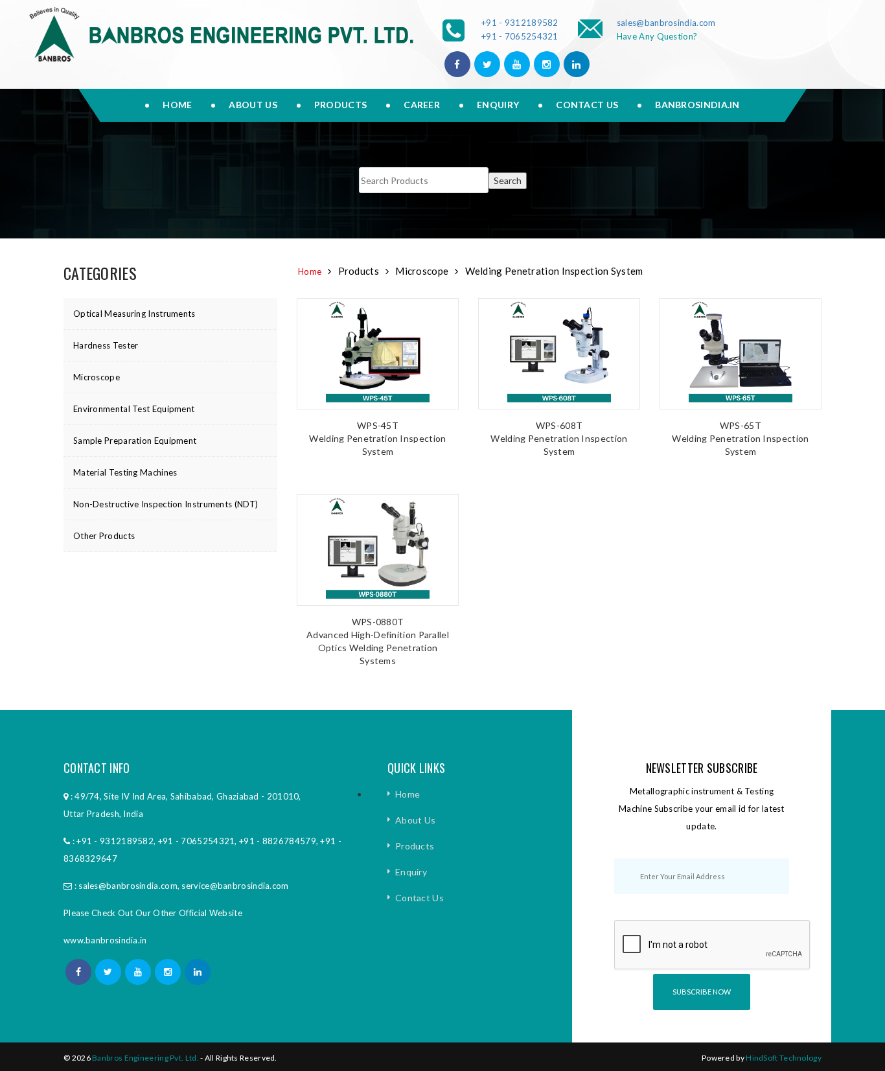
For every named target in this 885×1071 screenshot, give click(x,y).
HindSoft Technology (784, 1058)
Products (340, 104)
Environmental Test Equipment (133, 409)
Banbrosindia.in (697, 104)
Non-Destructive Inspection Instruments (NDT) (165, 504)
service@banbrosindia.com (234, 886)
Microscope (96, 377)
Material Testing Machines (125, 472)
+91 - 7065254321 (519, 36)
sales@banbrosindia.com (666, 22)
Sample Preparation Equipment (134, 440)
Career (422, 104)
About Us (415, 819)
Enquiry (498, 104)
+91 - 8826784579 (277, 841)
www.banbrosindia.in (105, 940)
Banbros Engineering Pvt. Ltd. (145, 1058)
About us (253, 104)
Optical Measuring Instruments (134, 313)
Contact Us (587, 104)
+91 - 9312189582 (519, 22)
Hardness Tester (106, 345)
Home (177, 104)
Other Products (104, 536)
